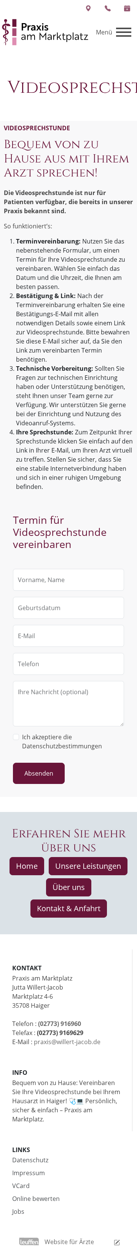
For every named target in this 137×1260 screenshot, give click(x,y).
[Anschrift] (88, 8)
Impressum (28, 1173)
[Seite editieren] (108, 1242)
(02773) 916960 (59, 1024)
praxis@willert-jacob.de (67, 1042)
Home (27, 866)
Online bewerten (36, 1198)
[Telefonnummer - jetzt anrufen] (108, 8)
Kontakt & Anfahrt (68, 908)
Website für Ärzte (69, 1242)
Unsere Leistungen (88, 866)
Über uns (69, 887)
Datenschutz (30, 1160)
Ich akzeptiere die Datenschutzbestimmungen (62, 741)
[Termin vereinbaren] (127, 8)
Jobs (18, 1211)
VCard (21, 1186)
